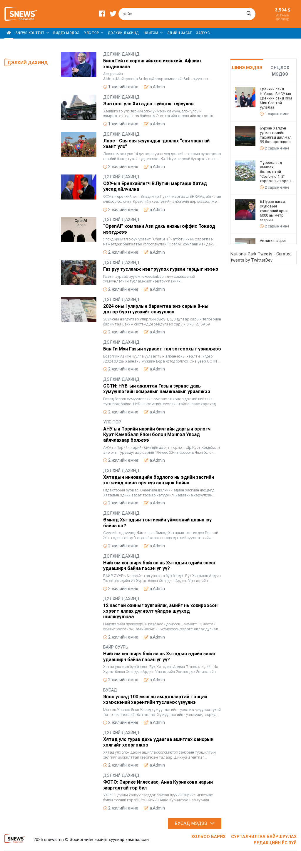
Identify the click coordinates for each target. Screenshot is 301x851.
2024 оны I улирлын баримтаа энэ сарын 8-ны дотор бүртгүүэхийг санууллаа (155, 309)
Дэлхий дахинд (123, 33)
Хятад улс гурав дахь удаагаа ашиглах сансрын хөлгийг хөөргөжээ (158, 742)
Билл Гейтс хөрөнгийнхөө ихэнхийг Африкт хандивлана (152, 63)
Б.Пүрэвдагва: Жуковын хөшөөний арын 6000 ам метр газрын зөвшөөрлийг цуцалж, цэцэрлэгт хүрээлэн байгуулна (276, 210)
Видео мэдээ (66, 33)
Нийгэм (151, 33)
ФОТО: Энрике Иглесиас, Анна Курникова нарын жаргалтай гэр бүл (158, 784)
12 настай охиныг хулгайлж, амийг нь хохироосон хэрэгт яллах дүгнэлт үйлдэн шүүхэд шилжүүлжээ (160, 611)
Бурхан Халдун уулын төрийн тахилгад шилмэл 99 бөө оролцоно (276, 135)
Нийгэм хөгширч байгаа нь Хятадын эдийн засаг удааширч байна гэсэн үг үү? (159, 565)
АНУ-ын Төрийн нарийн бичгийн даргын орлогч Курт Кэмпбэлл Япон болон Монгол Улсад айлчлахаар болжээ (156, 434)
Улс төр (92, 33)
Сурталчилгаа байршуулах (264, 836)
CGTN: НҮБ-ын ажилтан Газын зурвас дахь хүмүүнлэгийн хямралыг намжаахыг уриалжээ (156, 388)
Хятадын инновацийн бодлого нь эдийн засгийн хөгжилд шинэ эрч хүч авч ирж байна (158, 480)
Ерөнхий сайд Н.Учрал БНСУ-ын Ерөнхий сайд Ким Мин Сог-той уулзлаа (276, 98)
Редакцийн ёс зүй (275, 842)
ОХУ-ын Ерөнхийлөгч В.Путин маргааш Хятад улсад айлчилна (155, 186)
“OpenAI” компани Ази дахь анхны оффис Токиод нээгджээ (159, 229)
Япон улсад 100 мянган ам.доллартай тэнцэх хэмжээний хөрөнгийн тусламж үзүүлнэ (155, 699)
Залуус (203, 33)
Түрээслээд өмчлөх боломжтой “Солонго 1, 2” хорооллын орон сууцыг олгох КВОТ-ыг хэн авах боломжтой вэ (275, 171)
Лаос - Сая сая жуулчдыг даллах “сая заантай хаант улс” (156, 143)
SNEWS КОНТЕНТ (31, 33)
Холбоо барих (208, 836)
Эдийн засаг (179, 33)
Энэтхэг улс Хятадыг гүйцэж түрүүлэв (148, 104)
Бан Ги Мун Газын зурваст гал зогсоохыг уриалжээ (162, 349)
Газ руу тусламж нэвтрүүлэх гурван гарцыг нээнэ (160, 269)
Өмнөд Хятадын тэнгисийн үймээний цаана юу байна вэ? (157, 522)
